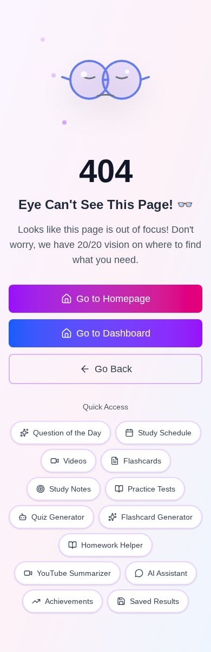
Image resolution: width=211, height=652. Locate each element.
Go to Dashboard (113, 333)
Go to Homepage (113, 298)
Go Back (113, 369)
